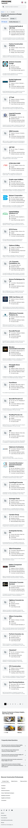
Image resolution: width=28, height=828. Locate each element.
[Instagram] (9, 810)
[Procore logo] (6, 1)
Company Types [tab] (5, 781)
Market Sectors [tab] (14, 781)
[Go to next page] (23, 704)
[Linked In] (1, 810)
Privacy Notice (3, 815)
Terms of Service (4, 817)
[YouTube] (12, 810)
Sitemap (2, 822)
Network (4, 3)
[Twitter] (6, 810)
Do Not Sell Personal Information (7, 820)
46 (20, 704)
